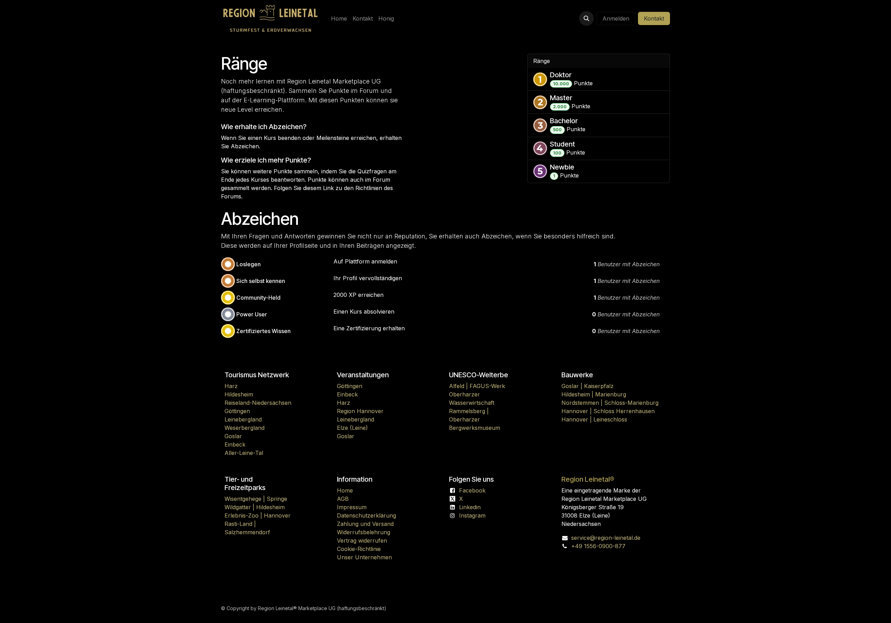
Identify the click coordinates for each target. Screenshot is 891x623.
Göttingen (237, 411)
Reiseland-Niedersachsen (257, 402)
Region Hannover (360, 411)
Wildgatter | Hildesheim (254, 507)
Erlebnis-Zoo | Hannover (257, 515)
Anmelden (615, 18)
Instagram (472, 515)
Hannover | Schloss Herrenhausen (608, 411)
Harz (231, 386)
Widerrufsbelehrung (363, 532)
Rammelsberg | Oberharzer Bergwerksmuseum (474, 419)
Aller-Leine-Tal (243, 452)
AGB (343, 498)
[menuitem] (339, 18)
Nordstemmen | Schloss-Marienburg (610, 402)
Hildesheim (238, 394)
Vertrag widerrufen (362, 540)
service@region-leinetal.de (605, 537)
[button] (586, 18)
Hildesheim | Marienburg (593, 394)
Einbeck (234, 444)
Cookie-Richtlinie (359, 548)
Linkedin (470, 507)
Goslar (233, 436)
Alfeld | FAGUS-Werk (477, 386)
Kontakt (654, 18)
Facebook (472, 490)
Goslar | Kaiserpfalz (587, 386)
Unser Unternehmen (364, 557)
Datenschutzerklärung (366, 515)
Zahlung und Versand (365, 523)
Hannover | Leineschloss (594, 419)
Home (345, 490)
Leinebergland (243, 419)
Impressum (351, 507)
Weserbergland (244, 427)
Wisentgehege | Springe (255, 498)
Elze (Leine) (352, 427)
